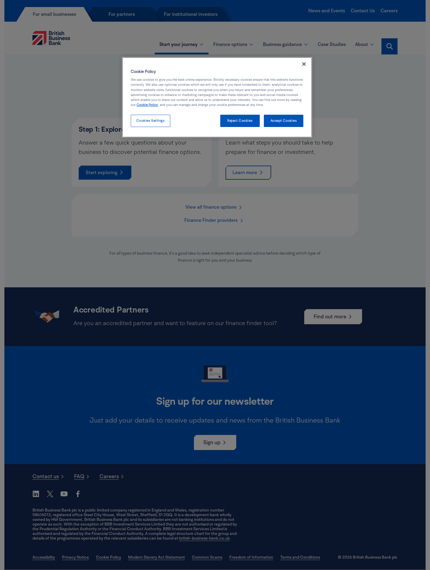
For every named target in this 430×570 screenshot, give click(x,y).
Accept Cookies (284, 121)
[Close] (303, 64)
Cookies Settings (150, 121)
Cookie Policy (147, 105)
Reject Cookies (239, 121)
